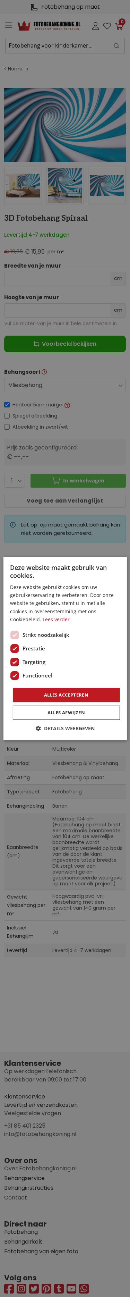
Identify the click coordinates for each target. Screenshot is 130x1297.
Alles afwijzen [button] (66, 712)
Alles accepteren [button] (66, 695)
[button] (65, 728)
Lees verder (56, 619)
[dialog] (65, 648)
